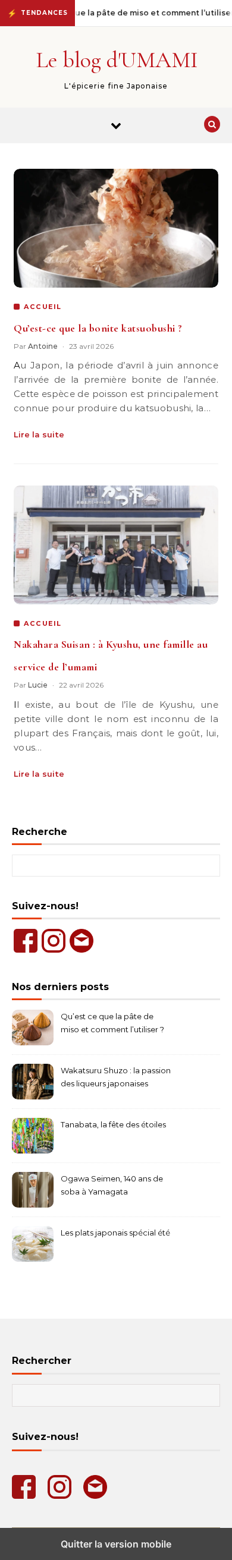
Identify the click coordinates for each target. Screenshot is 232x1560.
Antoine (43, 346)
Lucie (38, 684)
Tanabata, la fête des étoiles (113, 1124)
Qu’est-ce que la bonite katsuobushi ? (98, 328)
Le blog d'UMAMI (117, 60)
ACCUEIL (43, 306)
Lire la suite (39, 434)
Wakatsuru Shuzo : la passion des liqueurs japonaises (116, 1077)
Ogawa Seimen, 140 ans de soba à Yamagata (112, 1185)
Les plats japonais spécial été (115, 1232)
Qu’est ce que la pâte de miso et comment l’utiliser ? (112, 1022)
